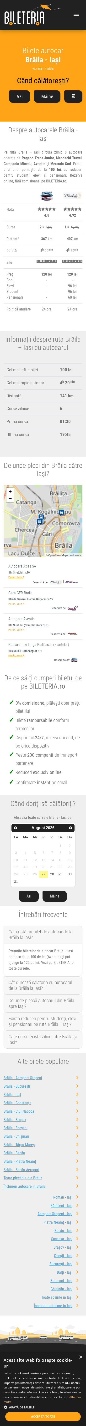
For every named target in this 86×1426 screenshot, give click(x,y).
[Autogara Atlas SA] (42, 518)
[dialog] (43, 1389)
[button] (43, 1407)
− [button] (10, 499)
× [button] (80, 1357)
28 (52, 874)
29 (60, 874)
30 (70, 874)
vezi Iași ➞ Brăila (43, 69)
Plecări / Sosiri (15, 577)
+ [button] (10, 491)
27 (43, 874)
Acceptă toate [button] (43, 1416)
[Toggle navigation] (76, 15)
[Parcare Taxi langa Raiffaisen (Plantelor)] (62, 513)
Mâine (47, 96)
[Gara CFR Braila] (40, 522)
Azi (19, 96)
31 (16, 882)
